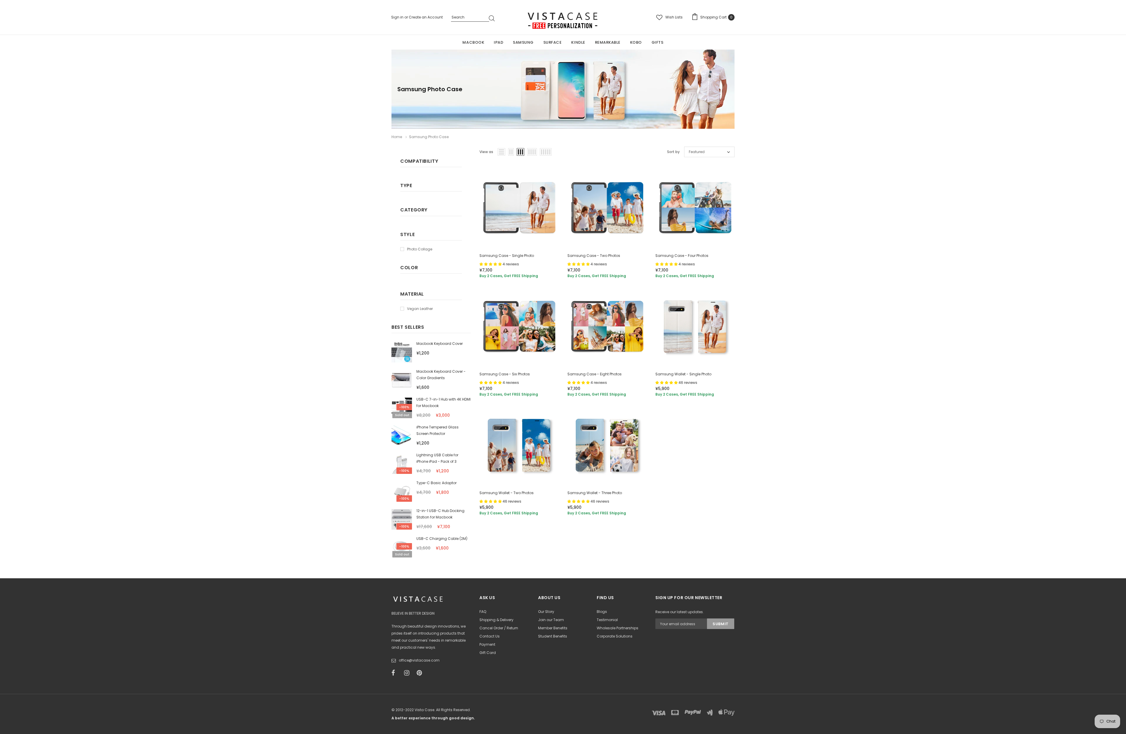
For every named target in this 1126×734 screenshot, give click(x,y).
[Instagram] (408, 673)
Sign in (397, 17)
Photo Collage (419, 249)
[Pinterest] (421, 673)
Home (396, 136)
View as (486, 151)
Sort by (673, 151)
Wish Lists (674, 17)
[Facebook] (395, 673)
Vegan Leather (420, 308)
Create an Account (426, 17)
